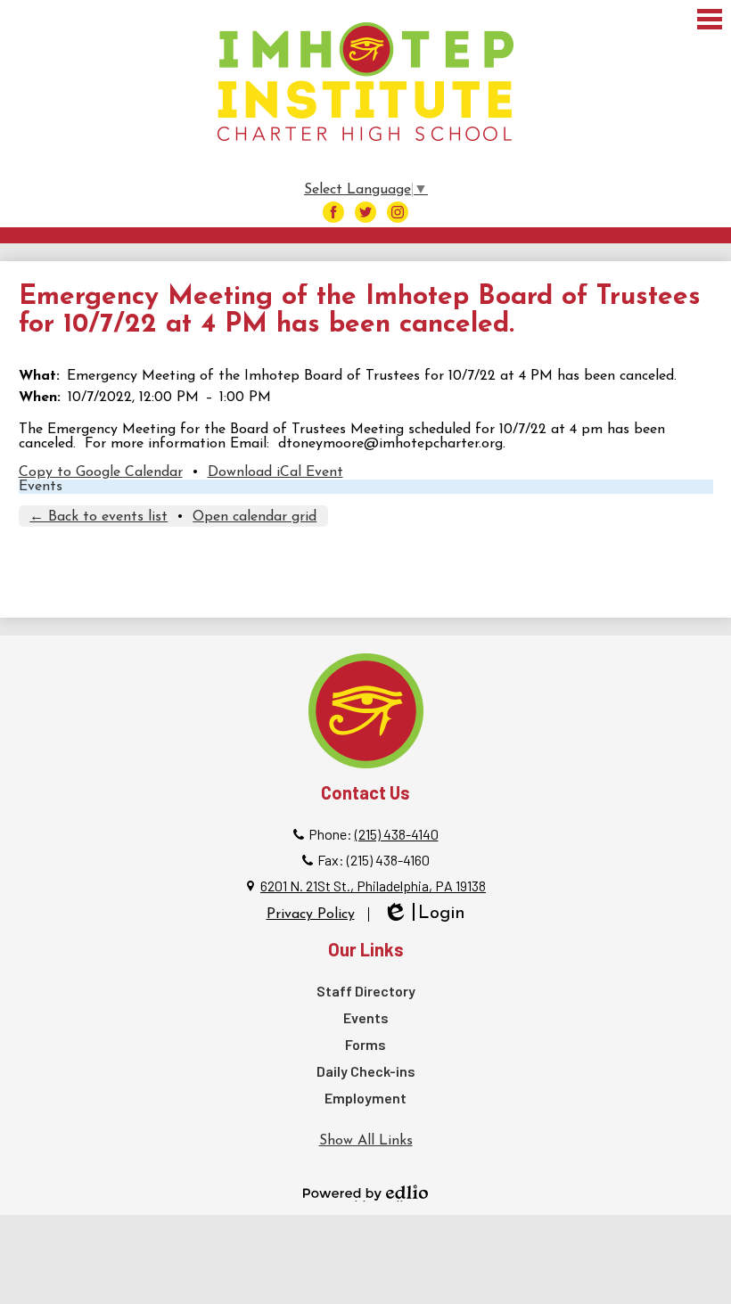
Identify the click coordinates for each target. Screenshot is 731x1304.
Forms (365, 1044)
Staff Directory (365, 990)
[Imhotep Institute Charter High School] (365, 81)
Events (40, 487)
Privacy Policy (311, 914)
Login (423, 915)
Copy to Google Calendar (101, 472)
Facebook (333, 212)
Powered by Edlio (365, 1192)
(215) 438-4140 (397, 833)
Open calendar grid (254, 517)
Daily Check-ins (365, 1070)
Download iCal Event (275, 472)
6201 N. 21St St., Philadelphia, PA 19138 (373, 885)
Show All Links (366, 1141)
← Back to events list (98, 517)
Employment (365, 1097)
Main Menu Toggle (709, 19)
